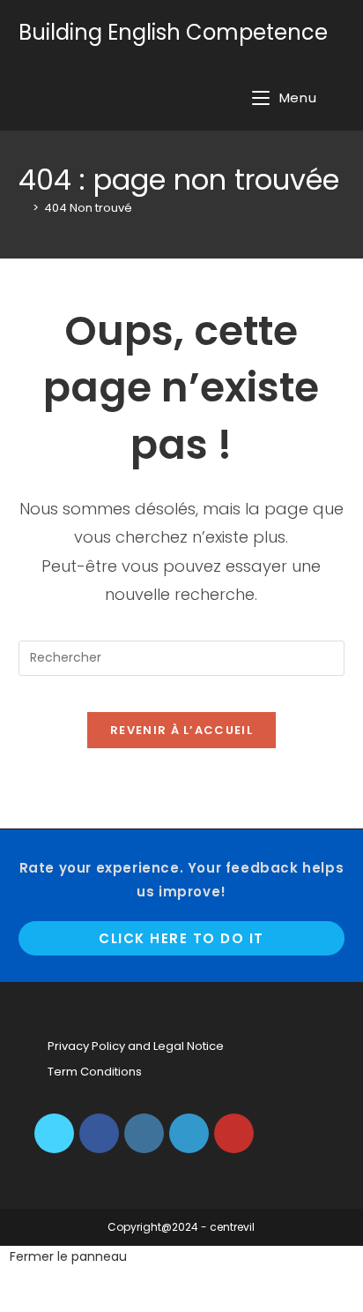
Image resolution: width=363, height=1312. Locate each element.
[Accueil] (23, 207)
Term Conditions (95, 1071)
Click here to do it (181, 938)
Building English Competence (173, 32)
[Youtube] (234, 1133)
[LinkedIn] (189, 1133)
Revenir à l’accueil (181, 730)
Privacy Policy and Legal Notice (136, 1046)
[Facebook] (99, 1133)
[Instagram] (144, 1133)
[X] (54, 1133)
